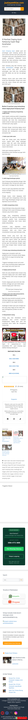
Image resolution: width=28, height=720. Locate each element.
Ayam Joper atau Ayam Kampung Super (14, 460)
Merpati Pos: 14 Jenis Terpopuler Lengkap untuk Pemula (16, 680)
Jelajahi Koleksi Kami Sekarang (12, 643)
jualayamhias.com (14, 2)
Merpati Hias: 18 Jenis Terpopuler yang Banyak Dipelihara (15, 686)
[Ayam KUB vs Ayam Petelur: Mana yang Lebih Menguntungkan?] (7, 433)
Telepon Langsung (14, 556)
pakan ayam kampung (12, 471)
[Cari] (21, 580)
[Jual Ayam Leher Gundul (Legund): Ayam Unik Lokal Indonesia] (7, 447)
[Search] (22, 9)
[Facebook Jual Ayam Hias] (7, 713)
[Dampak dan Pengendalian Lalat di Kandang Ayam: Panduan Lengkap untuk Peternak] (18, 433)
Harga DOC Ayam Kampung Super (16, 465)
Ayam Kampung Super (8, 51)
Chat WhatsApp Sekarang (14, 549)
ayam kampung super (9, 463)
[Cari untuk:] (11, 580)
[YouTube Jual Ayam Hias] (2, 713)
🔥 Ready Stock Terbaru (10, 653)
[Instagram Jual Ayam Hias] (16, 713)
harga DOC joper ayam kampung (10, 467)
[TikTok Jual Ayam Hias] (11, 713)
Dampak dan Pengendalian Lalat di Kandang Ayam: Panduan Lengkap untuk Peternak (18, 439)
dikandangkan (9, 67)
